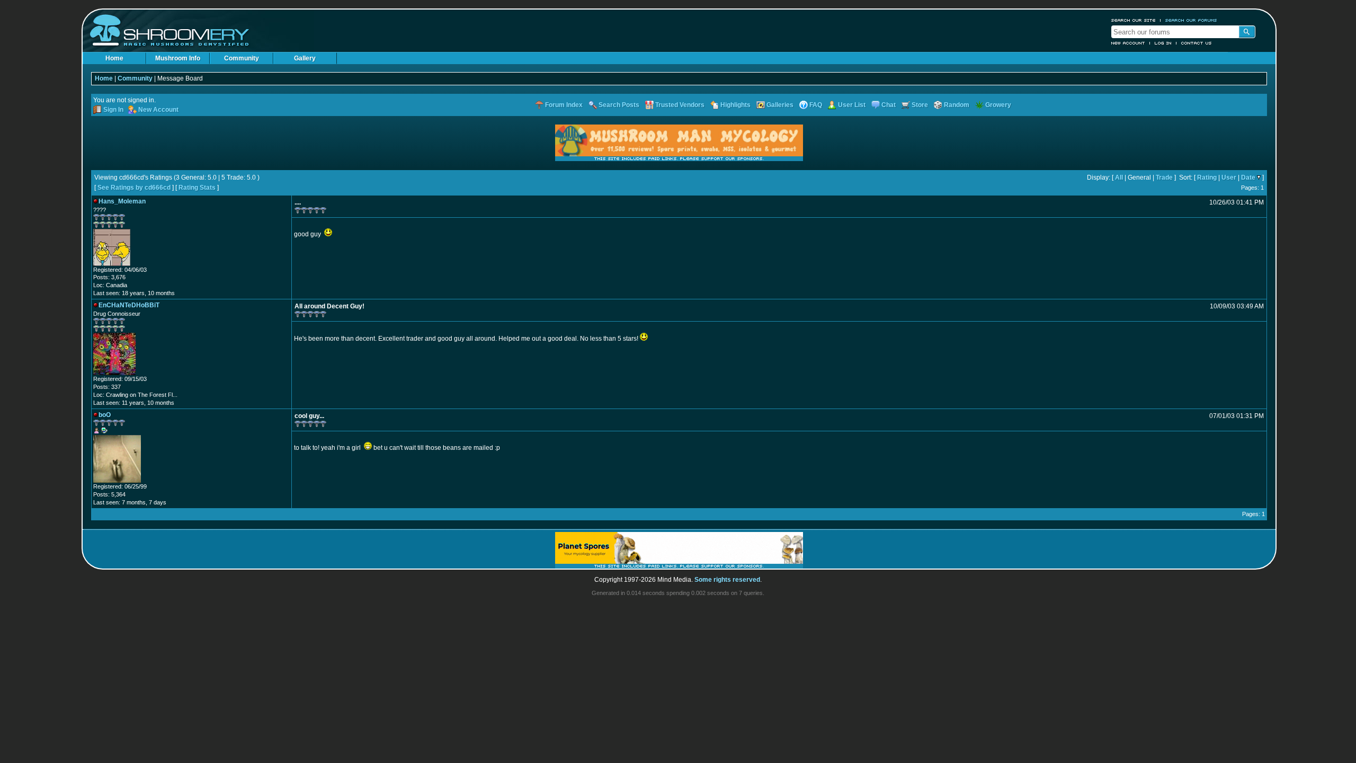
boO (105, 415)
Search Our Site (1133, 20)
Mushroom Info (177, 58)
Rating (1207, 177)
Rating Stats (197, 187)
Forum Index (564, 105)
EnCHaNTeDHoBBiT (129, 305)
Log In (1163, 43)
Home (114, 58)
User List (852, 105)
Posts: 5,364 (109, 494)
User (1228, 177)
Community (241, 58)
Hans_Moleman (122, 201)
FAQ (815, 105)
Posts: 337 (107, 387)
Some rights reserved (727, 579)
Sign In (113, 109)
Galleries (779, 105)
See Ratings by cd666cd (134, 187)
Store (920, 105)
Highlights (735, 105)
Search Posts (619, 105)
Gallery (305, 58)
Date (1248, 177)
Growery (998, 105)
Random (956, 105)
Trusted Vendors (679, 105)
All (1119, 177)
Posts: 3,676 (109, 277)
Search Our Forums (1191, 20)
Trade (1164, 177)
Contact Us (1196, 43)
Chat (888, 105)
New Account (1128, 43)
